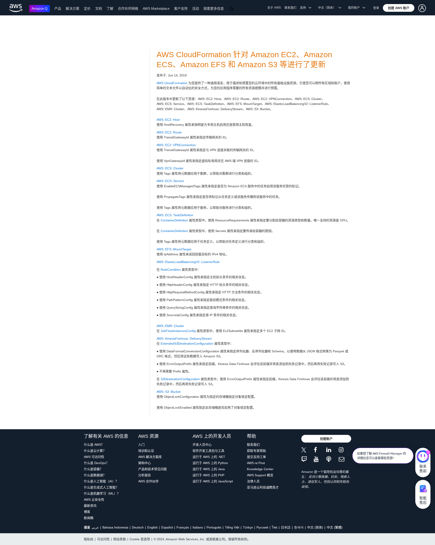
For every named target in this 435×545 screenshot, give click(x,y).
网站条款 (119, 539)
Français (182, 527)
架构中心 (144, 463)
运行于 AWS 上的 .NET (209, 457)
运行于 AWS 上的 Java (209, 469)
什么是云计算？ (95, 451)
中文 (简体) (315, 527)
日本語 (285, 527)
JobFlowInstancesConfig (178, 331)
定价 (87, 8)
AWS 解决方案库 (150, 457)
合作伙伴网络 (128, 8)
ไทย (274, 527)
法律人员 (253, 481)
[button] (398, 8)
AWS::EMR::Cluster (170, 326)
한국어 (299, 527)
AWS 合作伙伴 (148, 481)
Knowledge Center (260, 469)
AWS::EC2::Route (169, 132)
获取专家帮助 (256, 451)
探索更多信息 (213, 8)
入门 (141, 444)
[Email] (345, 459)
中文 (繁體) (335, 527)
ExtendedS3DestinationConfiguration (187, 343)
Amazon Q (39, 8)
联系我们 (290, 7)
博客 (87, 512)
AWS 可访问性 (94, 457)
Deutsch (138, 527)
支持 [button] (304, 7)
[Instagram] (345, 450)
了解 (109, 8)
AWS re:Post (256, 463)
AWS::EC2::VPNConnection (176, 145)
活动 (195, 8)
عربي (95, 527)
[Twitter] (307, 450)
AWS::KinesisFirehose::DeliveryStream (184, 338)
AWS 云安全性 (94, 499)
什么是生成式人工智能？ (101, 487)
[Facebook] (320, 450)
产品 (57, 8)
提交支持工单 (256, 457)
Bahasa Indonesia (115, 527)
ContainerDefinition (174, 220)
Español (167, 527)
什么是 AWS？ (94, 444)
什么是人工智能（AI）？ (101, 481)
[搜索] (232, 9)
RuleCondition (171, 269)
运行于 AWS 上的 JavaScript (213, 481)
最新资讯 (90, 505)
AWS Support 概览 (260, 475)
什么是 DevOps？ (96, 463)
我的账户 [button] (355, 7)
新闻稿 (88, 518)
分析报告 (144, 475)
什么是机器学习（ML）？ (102, 493)
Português (214, 527)
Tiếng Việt (232, 527)
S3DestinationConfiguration (180, 379)
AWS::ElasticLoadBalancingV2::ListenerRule (188, 262)
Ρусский (262, 527)
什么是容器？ (93, 469)
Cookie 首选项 (140, 539)
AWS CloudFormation (172, 83)
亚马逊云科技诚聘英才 (263, 487)
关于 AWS (274, 7)
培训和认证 (146, 451)
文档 (98, 8)
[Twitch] (307, 459)
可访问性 (103, 539)
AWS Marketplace (156, 8)
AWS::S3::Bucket (169, 391)
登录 (376, 7)
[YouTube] (320, 459)
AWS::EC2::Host (168, 119)
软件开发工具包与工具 (208, 451)
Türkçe (248, 527)
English (152, 527)
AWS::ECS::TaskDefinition (175, 215)
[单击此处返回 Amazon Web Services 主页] (15, 8)
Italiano (198, 527)
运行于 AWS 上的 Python (210, 463)
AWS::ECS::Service (170, 181)
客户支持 (181, 8)
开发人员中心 (202, 444)
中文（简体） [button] (328, 7)
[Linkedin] (332, 450)
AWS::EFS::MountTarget (174, 249)
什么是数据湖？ (95, 475)
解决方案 (72, 8)
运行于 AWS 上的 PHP (208, 475)
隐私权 (88, 539)
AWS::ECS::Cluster (170, 168)
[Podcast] (332, 459)
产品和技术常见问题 (152, 469)
